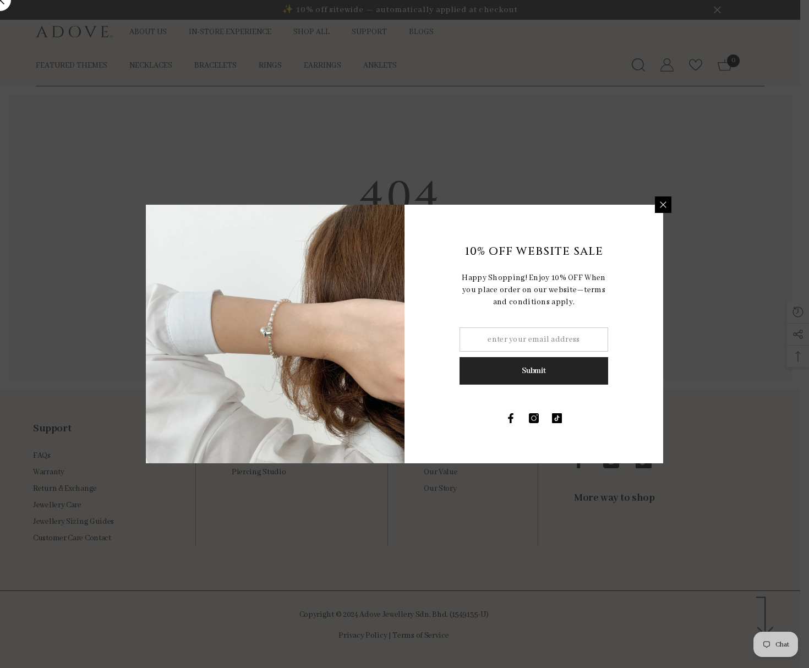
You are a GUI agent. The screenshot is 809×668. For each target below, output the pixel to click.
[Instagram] (533, 418)
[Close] (663, 204)
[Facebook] (510, 418)
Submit (533, 371)
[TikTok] (557, 418)
